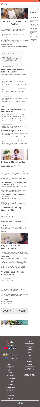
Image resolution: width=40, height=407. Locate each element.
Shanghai (10, 369)
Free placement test (10, 393)
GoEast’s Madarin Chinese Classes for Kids (9, 66)
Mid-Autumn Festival (24, 120)
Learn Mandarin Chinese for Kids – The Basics (9, 53)
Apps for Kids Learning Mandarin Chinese (8, 61)
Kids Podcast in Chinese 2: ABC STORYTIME (10, 59)
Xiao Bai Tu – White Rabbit (19, 146)
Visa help (29, 355)
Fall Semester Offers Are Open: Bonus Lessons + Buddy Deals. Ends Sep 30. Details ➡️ (20, 1)
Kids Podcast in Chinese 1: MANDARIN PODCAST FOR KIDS (13, 58)
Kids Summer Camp (10, 375)
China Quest (29, 350)
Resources (30, 349)
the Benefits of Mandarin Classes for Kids (5, 329)
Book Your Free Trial (10, 366)
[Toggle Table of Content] (21, 52)
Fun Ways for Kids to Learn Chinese (23, 328)
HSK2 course (10, 381)
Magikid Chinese (5, 225)
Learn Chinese (29, 347)
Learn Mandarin (30, 346)
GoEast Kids (10, 398)
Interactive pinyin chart (10, 396)
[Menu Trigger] (37, 4)
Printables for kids (10, 395)
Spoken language (10, 390)
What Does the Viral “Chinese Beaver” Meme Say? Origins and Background (7, 310)
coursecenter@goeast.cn (29, 366)
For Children (10, 373)
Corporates (10, 376)
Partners (29, 353)
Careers (29, 344)
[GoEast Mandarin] (4, 4)
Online (10, 367)
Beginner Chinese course (10, 378)
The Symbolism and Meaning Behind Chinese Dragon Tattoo (21, 310)
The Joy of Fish (23, 114)
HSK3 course (10, 384)
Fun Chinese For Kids (7, 62)
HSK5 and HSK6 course (10, 387)
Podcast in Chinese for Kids (6, 57)
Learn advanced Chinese (10, 389)
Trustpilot (6, 299)
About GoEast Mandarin (29, 343)
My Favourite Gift (23, 116)
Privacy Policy (29, 361)
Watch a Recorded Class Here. (6, 301)
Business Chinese (10, 392)
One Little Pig (22, 118)
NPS (30, 358)
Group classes (10, 372)
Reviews (29, 352)
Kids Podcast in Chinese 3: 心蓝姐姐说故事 (10, 60)
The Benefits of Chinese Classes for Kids (14, 329)
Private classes (10, 370)
